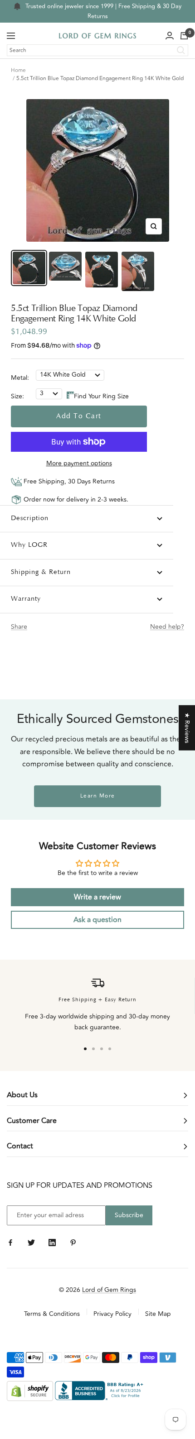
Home (18, 70)
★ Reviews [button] (187, 727)
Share (19, 626)
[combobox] (97, 50)
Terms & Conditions (52, 1314)
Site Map (158, 1314)
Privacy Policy (112, 1314)
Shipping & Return (41, 572)
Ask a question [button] (97, 919)
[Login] (170, 36)
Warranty (26, 599)
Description (30, 518)
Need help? (167, 626)
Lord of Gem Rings (109, 1290)
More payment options (79, 463)
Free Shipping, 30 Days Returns (68, 481)
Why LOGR (29, 545)
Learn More (97, 796)
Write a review (97, 897)
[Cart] (184, 36)
